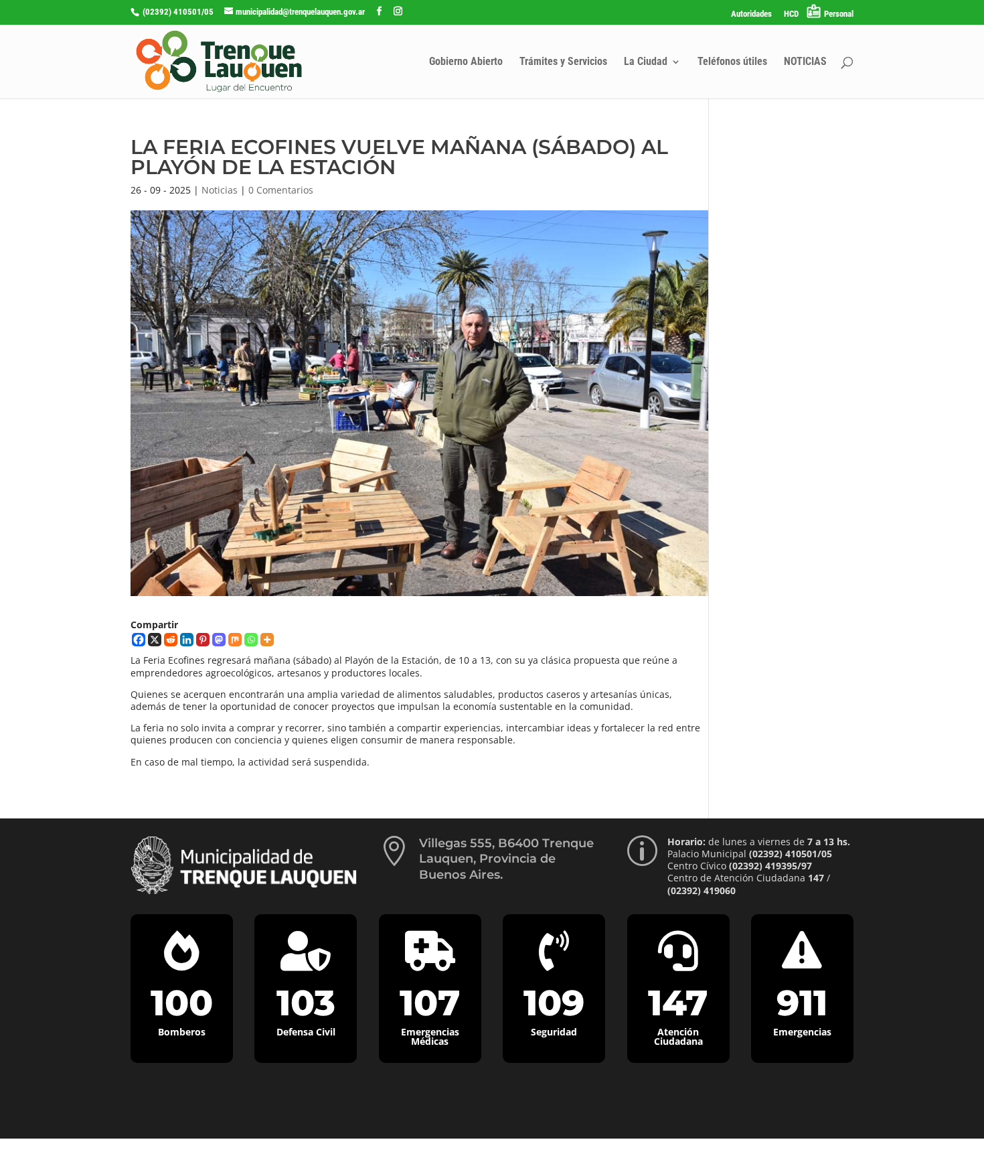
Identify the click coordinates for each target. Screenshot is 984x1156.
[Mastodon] (219, 639)
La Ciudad (645, 62)
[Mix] (235, 639)
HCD (791, 14)
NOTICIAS (805, 62)
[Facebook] (138, 639)
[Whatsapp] (251, 639)
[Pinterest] (203, 639)
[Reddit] (170, 639)
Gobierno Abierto (466, 62)
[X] (154, 639)
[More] (267, 639)
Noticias (219, 190)
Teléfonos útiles (732, 62)
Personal (838, 14)
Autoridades (751, 14)
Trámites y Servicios (563, 62)
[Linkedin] (186, 639)
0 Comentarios (280, 190)
